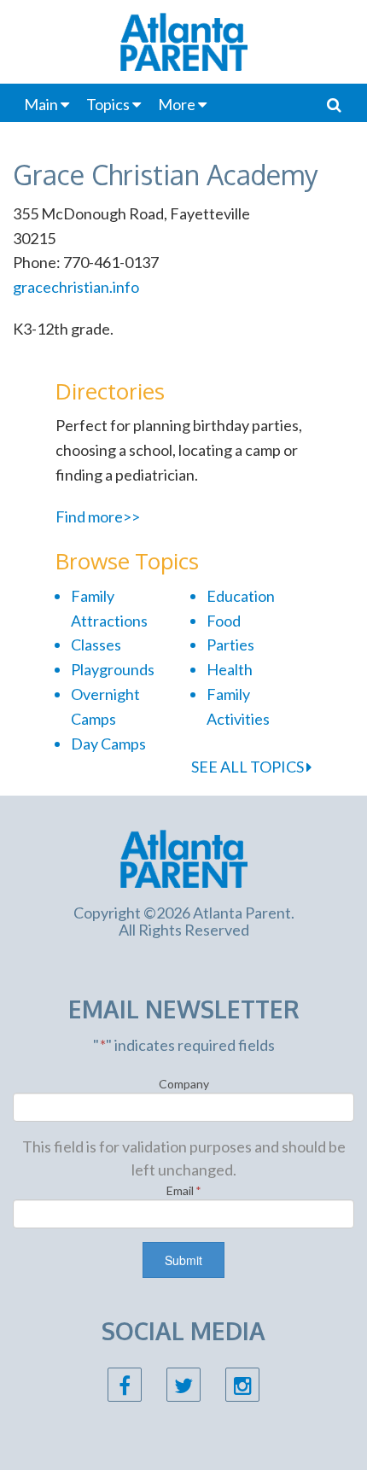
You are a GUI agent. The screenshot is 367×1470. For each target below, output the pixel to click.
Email (183, 1190)
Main (41, 104)
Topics (108, 104)
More (176, 104)
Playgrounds (112, 669)
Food (224, 620)
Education (241, 595)
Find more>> (97, 516)
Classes (96, 644)
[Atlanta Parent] (184, 857)
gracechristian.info (76, 286)
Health (230, 669)
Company (184, 1083)
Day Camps (108, 743)
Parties (230, 644)
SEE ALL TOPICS (248, 766)
